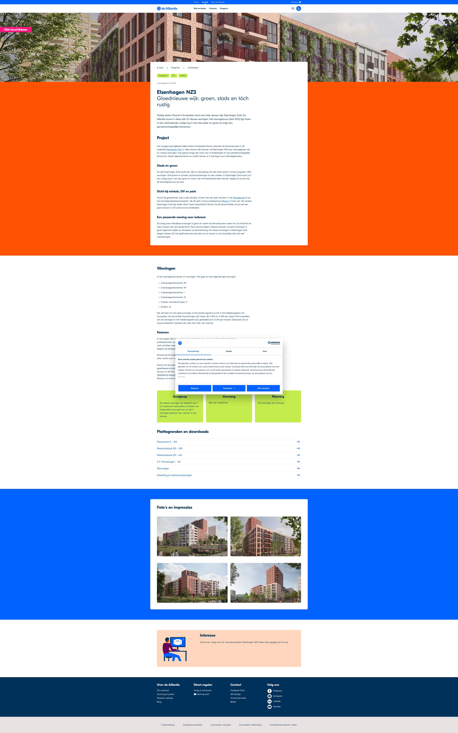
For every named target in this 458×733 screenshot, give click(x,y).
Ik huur (196, 2)
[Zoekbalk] (292, 8)
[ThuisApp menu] (298, 8)
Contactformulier (238, 698)
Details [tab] (229, 351)
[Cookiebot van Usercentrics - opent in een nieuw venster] (269, 343)
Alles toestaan (263, 388)
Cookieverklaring (167, 725)
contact (273, 642)
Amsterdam (193, 67)
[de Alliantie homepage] (167, 8)
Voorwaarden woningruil (221, 725)
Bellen (233, 702)
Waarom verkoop (165, 698)
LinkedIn (277, 701)
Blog (159, 702)
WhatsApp (235, 694)
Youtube (277, 706)
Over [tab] (265, 351)
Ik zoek (205, 2)
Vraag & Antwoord (202, 690)
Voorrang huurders (165, 694)
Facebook (277, 691)
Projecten (213, 8)
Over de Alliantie (218, 2)
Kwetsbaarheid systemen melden (283, 725)
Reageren (224, 8)
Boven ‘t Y (227, 201)
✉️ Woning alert (201, 694)
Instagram (277, 696)
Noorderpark (239, 198)
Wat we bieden (200, 8)
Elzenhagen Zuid (174, 149)
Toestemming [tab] (193, 351)
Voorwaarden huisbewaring (250, 725)
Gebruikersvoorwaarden (192, 725)
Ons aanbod (163, 690)
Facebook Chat (237, 690)
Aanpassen (227, 388)
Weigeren (195, 388)
